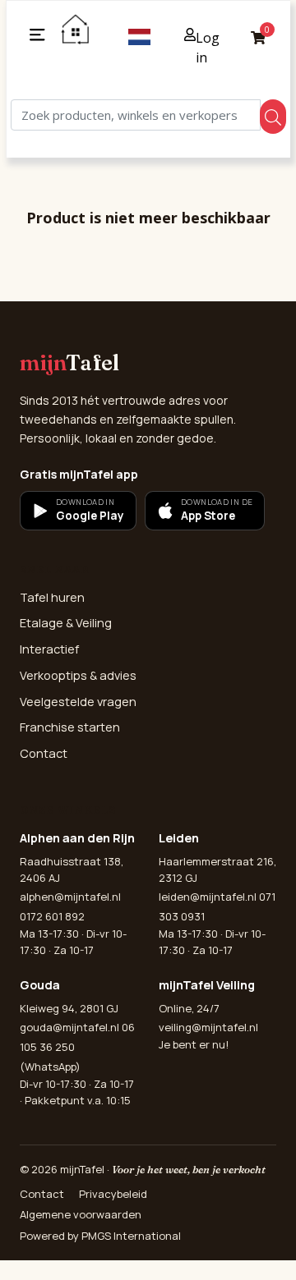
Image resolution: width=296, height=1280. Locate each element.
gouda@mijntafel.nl (69, 1027)
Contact (43, 753)
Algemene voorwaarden (80, 1214)
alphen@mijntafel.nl (70, 896)
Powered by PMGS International (100, 1235)
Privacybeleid (113, 1193)
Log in (208, 48)
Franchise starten (70, 727)
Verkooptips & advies (78, 675)
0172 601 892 (52, 916)
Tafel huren (52, 597)
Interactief (49, 649)
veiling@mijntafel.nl (208, 1027)
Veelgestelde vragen (78, 701)
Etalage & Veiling (66, 623)
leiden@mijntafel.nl (208, 896)
